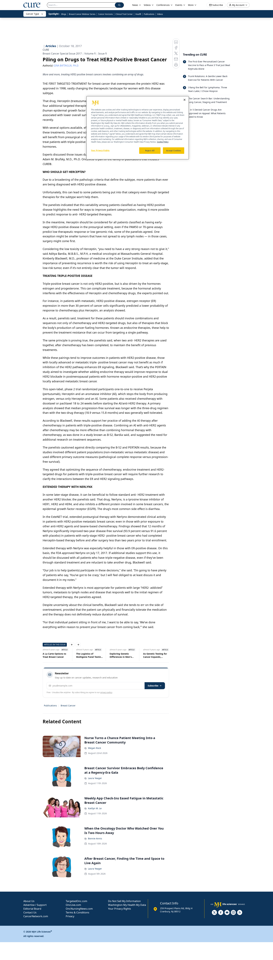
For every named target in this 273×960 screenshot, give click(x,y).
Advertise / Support (35, 905)
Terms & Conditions (77, 912)
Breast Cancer (68, 705)
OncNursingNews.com (79, 908)
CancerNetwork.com (35, 916)
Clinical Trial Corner (124, 14)
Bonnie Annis (95, 838)
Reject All (150, 150)
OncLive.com (73, 905)
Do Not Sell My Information (124, 901)
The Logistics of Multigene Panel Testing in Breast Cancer (89, 655)
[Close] (184, 99)
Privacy (70, 916)
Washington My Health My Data (127, 905)
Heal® (138, 14)
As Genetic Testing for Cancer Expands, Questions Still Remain (155, 655)
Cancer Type (32, 13)
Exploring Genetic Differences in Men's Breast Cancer (121, 655)
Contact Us (29, 912)
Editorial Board (32, 908)
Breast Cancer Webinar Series (82, 14)
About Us (28, 901)
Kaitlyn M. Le (95, 808)
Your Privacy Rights (119, 908)
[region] (137, 127)
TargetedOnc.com (76, 901)
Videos (160, 14)
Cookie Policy (162, 142)
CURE (46, 49)
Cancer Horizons (105, 14)
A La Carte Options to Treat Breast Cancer (54, 655)
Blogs (63, 14)
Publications (149, 14)
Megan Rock (94, 747)
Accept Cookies (173, 150)
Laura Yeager (95, 778)
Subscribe (153, 685)
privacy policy (106, 692)
